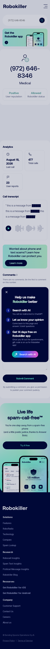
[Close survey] (6, 292)
